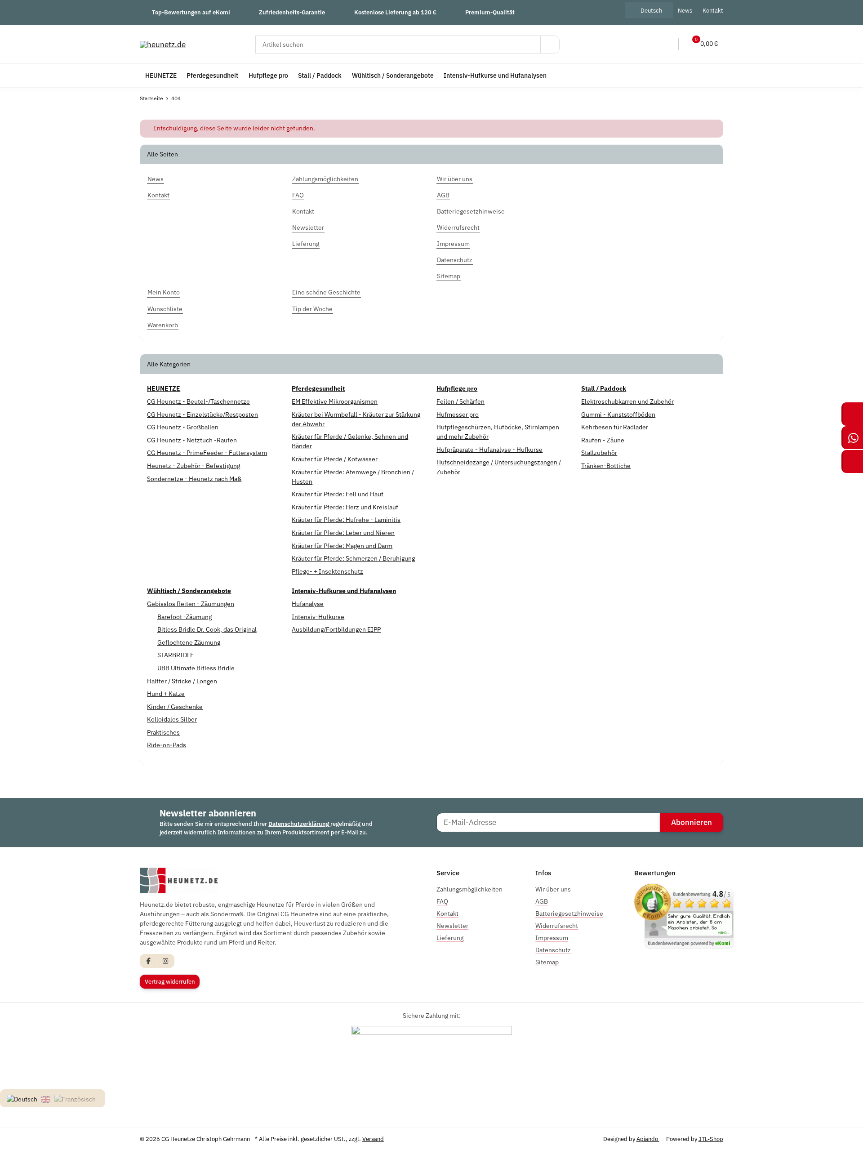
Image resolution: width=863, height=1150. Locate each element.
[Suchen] (550, 44)
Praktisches (163, 732)
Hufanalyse (308, 604)
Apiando (647, 1139)
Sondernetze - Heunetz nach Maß (194, 479)
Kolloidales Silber (172, 719)
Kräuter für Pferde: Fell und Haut (337, 494)
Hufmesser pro (457, 414)
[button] (647, 44)
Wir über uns (553, 889)
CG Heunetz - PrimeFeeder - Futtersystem (207, 453)
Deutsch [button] (651, 10)
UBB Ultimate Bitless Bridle (196, 668)
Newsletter (452, 926)
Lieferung (449, 938)
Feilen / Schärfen (460, 401)
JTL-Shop (710, 1139)
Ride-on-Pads (166, 745)
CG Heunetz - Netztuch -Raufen (192, 440)
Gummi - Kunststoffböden (618, 414)
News (685, 10)
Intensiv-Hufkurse (318, 617)
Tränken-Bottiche (606, 466)
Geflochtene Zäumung (188, 642)
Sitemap (547, 962)
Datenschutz (553, 950)
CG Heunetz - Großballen (182, 427)
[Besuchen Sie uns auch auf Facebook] (148, 961)
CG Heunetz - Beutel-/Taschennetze (198, 401)
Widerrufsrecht (556, 926)
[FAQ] (628, 44)
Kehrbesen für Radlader (614, 427)
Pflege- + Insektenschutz (327, 571)
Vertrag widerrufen (170, 981)
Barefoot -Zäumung (184, 617)
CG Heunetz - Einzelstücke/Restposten (202, 414)
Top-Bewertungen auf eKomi (191, 12)
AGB (541, 901)
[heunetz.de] (163, 44)
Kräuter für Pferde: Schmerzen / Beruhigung (353, 558)
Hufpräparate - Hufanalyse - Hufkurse (489, 450)
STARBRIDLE (175, 655)
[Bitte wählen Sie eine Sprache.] (23, 1099)
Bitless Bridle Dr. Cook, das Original (207, 629)
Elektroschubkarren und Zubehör (627, 401)
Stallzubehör (599, 453)
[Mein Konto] (665, 44)
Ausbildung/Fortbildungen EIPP (336, 629)
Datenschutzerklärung (299, 824)
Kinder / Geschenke (175, 707)
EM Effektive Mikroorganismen (335, 401)
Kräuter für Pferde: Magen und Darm (342, 546)
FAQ (442, 901)
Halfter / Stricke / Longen (182, 681)
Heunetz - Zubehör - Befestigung (193, 466)
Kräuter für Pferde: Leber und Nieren (343, 533)
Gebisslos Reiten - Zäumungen (190, 604)
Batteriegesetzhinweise (569, 913)
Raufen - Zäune (602, 440)
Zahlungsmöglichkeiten (469, 889)
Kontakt (713, 10)
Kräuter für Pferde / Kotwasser (335, 459)
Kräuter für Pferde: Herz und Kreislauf (345, 507)
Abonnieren (691, 822)
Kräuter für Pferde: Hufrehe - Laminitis (346, 520)
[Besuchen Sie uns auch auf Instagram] (165, 961)
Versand (373, 1139)
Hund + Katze (166, 694)
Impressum (551, 938)
